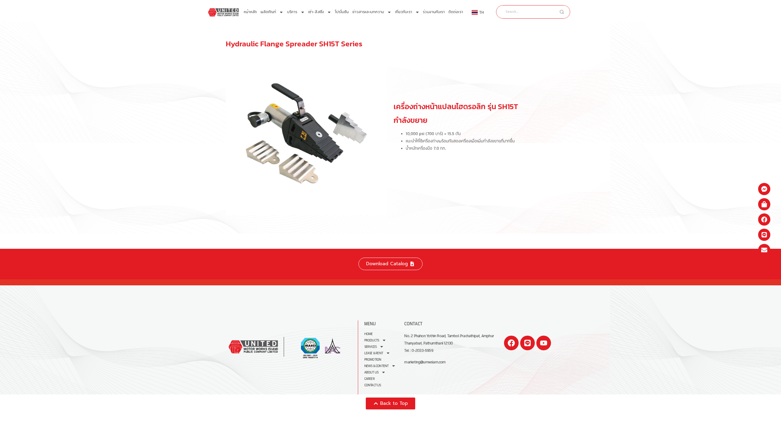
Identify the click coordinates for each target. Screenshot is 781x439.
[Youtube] (543, 343)
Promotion (372, 360)
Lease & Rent (373, 353)
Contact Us (372, 385)
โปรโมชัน (342, 12)
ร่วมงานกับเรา (434, 12)
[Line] (527, 343)
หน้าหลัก (250, 12)
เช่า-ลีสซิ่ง (316, 12)
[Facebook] (511, 343)
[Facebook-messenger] (764, 189)
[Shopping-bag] (764, 204)
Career (369, 379)
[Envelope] (764, 250)
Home (368, 334)
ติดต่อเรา (455, 12)
